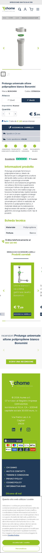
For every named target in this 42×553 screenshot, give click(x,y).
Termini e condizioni (16, 475)
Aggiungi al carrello (22, 314)
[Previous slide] (4, 350)
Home (4, 17)
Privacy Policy (13, 479)
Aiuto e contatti (14, 471)
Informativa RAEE (15, 486)
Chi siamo (10, 467)
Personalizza (21, 548)
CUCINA (11, 17)
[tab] (11, 69)
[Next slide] (38, 48)
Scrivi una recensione (21, 362)
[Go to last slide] (4, 48)
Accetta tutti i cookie (21, 542)
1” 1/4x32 (31, 100)
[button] (3, 74)
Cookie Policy (13, 482)
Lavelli (17, 17)
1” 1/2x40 (11, 100)
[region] (21, 524)
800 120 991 (11, 243)
